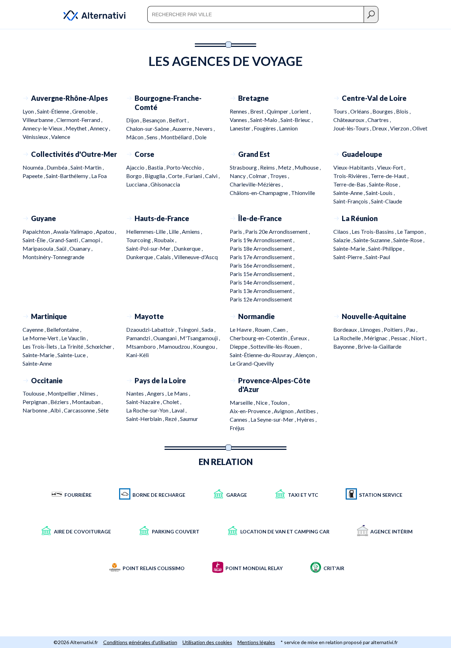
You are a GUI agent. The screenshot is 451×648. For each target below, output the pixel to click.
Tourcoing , (140, 240)
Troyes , (279, 175)
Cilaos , (342, 231)
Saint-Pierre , (349, 256)
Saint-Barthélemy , (68, 175)
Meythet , (78, 128)
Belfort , (179, 120)
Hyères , (306, 419)
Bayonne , (345, 346)
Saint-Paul (377, 256)
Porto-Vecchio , (185, 167)
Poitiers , (395, 329)
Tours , (341, 111)
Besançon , (155, 120)
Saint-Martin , (87, 167)
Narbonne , (36, 410)
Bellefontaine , (64, 329)
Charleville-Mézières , (256, 184)
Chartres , (379, 119)
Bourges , (384, 111)
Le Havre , (242, 329)
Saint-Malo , (265, 119)
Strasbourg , (245, 167)
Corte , (176, 175)
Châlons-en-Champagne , (260, 192)
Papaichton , (38, 231)
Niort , (418, 338)
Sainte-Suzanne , (373, 240)
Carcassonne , (81, 410)
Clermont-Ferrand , (79, 119)
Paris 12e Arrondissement (261, 299)
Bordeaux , (346, 329)
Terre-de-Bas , (351, 184)
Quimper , (279, 111)
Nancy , (239, 175)
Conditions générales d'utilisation (140, 642)
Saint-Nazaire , (144, 401)
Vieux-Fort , (391, 167)
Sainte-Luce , (72, 354)
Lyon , (30, 111)
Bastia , (157, 167)
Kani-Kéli (137, 354)
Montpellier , (64, 393)
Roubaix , (165, 240)
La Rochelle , (348, 338)
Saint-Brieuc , (296, 119)
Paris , (237, 231)
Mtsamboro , (142, 346)
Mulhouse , (308, 167)
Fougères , (266, 128)
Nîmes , (89, 393)
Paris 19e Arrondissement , (262, 240)
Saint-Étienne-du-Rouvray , (262, 354)
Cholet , (172, 401)
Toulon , (280, 402)
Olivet (419, 128)
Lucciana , (138, 184)
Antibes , (307, 411)
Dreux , (381, 128)
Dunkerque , (188, 248)
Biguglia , (156, 175)
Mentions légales (256, 642)
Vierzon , (401, 128)
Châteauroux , (350, 119)
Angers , (157, 393)
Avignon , (285, 411)
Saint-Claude (386, 201)
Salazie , (343, 240)
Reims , (269, 167)
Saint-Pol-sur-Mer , (150, 248)
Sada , (208, 329)
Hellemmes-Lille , (147, 231)
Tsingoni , (190, 329)
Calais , (165, 256)
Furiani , (195, 175)
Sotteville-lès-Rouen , (276, 346)
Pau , (411, 329)
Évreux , (299, 338)
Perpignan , (36, 401)
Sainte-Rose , (384, 184)
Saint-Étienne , (54, 111)
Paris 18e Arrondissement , (262, 248)
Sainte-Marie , (350, 248)
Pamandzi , (139, 338)
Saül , (62, 248)
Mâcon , (136, 137)
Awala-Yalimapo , (74, 231)
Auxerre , (183, 128)
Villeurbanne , (39, 119)
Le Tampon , (411, 231)
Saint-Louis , (380, 192)
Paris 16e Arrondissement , (262, 265)
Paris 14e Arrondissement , (262, 282)
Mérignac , (377, 338)
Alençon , (306, 354)
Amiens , (192, 231)
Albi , (57, 410)
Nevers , (205, 128)
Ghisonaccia (165, 184)
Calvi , (212, 175)
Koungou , (205, 346)
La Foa (99, 175)
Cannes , (240, 419)
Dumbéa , (58, 167)
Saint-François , (352, 201)
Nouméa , (35, 167)
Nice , (263, 402)
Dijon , (134, 120)
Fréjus (237, 427)
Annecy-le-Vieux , (44, 128)
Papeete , (34, 175)
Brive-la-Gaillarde (379, 346)
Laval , (179, 410)
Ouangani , (166, 338)
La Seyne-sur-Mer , (274, 419)
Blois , (403, 111)
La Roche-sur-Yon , (149, 410)
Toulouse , (35, 393)
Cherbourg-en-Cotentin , (260, 338)
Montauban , (87, 401)
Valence (60, 136)
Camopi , (91, 240)
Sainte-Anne (37, 363)
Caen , (280, 329)
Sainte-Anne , (349, 192)
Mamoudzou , (176, 346)
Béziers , (61, 401)
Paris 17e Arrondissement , (262, 256)
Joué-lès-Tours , (352, 128)
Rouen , (264, 329)
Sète (103, 410)
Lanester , (242, 128)
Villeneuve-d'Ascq (196, 256)
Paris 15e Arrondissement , (262, 273)
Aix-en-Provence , (252, 411)
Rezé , (172, 418)
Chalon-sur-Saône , (149, 128)
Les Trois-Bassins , (374, 231)
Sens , (154, 137)
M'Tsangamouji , (200, 338)
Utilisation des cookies (207, 642)
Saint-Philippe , (386, 248)
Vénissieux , (37, 136)
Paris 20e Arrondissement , (277, 231)
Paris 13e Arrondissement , (262, 290)
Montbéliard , (178, 137)
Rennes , (240, 111)
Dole (200, 137)
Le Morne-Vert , (42, 338)
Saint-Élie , (36, 240)
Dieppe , (240, 346)
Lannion (288, 128)
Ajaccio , (137, 167)
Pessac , (401, 338)
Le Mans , (178, 393)
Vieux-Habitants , (355, 167)
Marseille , (243, 402)
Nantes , (136, 393)
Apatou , (106, 231)
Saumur (189, 418)
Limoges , (372, 329)
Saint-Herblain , (145, 418)
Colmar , (259, 175)
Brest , (258, 111)
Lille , (175, 231)
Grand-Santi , (65, 240)
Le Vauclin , (74, 338)
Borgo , (135, 175)
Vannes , (240, 119)
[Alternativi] (90, 14)
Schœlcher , (100, 346)
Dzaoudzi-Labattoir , (152, 329)
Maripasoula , (39, 248)
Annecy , (100, 128)
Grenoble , (84, 111)
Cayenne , (35, 329)
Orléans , (361, 111)
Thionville (303, 192)
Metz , (286, 167)
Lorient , (301, 111)
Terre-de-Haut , (389, 175)
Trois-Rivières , (352, 175)
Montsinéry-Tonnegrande (53, 256)
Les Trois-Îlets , (41, 346)
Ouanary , (80, 248)
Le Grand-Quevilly (252, 363)
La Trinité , (73, 346)
